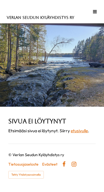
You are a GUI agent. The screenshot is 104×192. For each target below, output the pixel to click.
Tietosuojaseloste (23, 164)
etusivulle (79, 130)
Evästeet (49, 164)
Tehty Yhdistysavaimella (26, 174)
